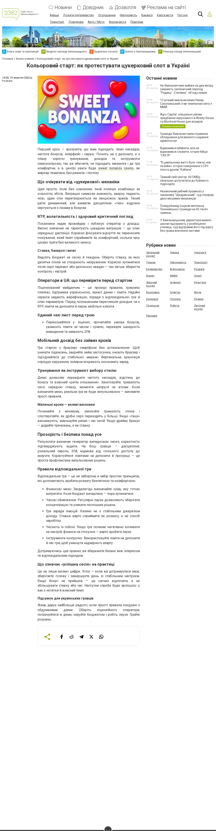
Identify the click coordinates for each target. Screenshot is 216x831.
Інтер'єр (175, 292)
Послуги (175, 299)
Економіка (152, 292)
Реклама (151, 315)
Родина (198, 299)
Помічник (136, 22)
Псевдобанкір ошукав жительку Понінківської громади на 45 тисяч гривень (184, 209)
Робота (174, 305)
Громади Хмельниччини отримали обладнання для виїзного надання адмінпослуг (184, 137)
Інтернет (175, 282)
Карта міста (165, 15)
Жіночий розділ (151, 284)
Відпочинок (177, 269)
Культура (200, 282)
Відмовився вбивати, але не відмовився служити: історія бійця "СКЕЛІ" (184, 151)
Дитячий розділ (199, 307)
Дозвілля (125, 7)
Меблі (174, 275)
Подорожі (152, 305)
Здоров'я (200, 252)
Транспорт (57, 22)
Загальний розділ (152, 254)
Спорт (198, 275)
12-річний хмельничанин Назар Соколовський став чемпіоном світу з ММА (186, 103)
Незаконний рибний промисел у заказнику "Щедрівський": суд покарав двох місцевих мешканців (187, 195)
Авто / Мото (96, 22)
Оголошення (107, 15)
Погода (182, 15)
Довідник (93, 7)
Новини (63, 7)
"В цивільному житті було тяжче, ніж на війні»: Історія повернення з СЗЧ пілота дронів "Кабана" (185, 166)
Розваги (199, 269)
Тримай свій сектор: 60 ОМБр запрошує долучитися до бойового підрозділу (184, 180)
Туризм (150, 262)
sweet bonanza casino (116, 168)
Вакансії (147, 15)
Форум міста (117, 22)
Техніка (174, 252)
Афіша (54, 15)
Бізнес (150, 275)
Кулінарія (152, 299)
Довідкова (76, 22)
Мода (197, 292)
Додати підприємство (78, 15)
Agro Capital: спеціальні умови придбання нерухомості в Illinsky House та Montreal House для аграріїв (187, 118)
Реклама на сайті (166, 7)
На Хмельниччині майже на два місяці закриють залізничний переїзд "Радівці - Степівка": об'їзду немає (186, 89)
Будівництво (154, 269)
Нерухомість (128, 15)
